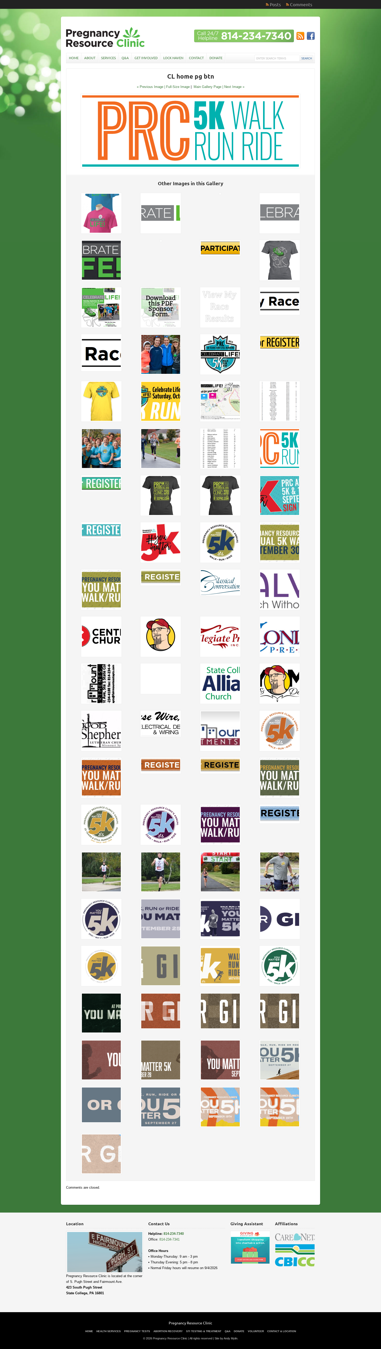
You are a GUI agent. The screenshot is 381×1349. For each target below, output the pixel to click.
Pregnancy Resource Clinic (190, 1322)
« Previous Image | (151, 87)
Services (108, 58)
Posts (275, 4)
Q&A (125, 58)
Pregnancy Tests (137, 1331)
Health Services (108, 1331)
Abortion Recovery (168, 1331)
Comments (301, 4)
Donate (215, 58)
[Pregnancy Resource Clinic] (106, 46)
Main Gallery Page (207, 87)
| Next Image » (233, 87)
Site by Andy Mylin (226, 1338)
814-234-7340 (174, 1234)
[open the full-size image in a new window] (190, 167)
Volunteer (256, 1331)
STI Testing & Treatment (203, 1331)
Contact (196, 58)
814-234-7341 (169, 1239)
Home (74, 58)
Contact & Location (281, 1331)
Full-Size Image (178, 87)
